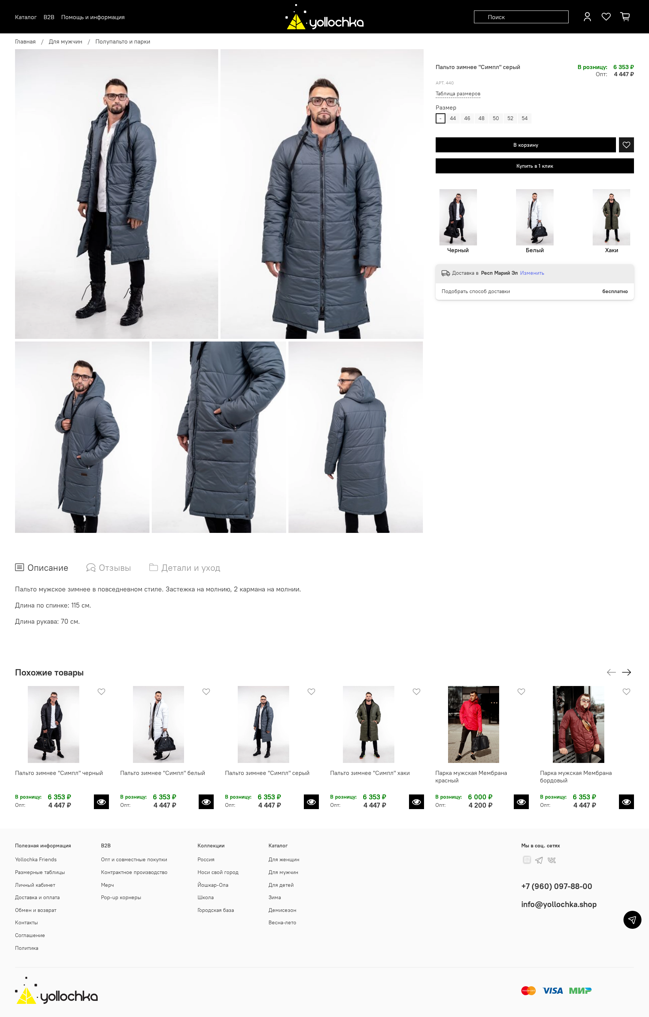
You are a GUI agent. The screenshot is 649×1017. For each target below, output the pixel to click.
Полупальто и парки (122, 41)
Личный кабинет (35, 885)
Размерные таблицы (40, 872)
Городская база (216, 910)
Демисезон (282, 910)
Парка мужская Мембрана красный (471, 776)
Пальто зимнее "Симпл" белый (162, 772)
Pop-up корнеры (121, 897)
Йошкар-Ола (213, 885)
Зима (275, 897)
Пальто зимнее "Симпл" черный (59, 772)
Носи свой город (218, 872)
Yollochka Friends (36, 859)
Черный (458, 250)
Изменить (532, 272)
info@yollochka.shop (559, 904)
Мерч (107, 885)
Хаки (611, 250)
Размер (446, 107)
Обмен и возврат (35, 910)
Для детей (281, 885)
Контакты (26, 922)
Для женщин (284, 859)
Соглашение (30, 935)
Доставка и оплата (37, 897)
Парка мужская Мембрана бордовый (576, 776)
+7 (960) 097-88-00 (556, 886)
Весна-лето (282, 922)
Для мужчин (65, 41)
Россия (206, 859)
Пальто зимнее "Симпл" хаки (370, 772)
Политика (26, 948)
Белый (535, 250)
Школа (206, 897)
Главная (25, 41)
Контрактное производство (134, 872)
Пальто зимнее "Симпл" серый (267, 772)
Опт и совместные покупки (134, 859)
